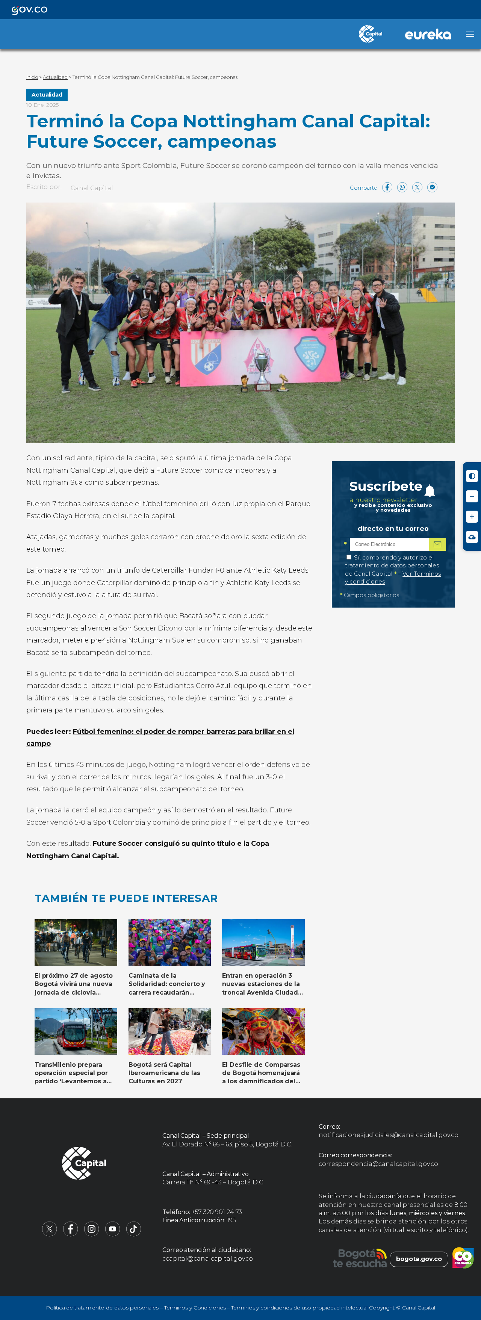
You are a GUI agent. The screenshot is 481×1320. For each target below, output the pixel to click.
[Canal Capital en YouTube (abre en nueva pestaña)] (112, 1234)
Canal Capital (92, 188)
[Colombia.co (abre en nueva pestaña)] (463, 1259)
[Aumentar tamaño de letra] (472, 516)
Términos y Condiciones (195, 1307)
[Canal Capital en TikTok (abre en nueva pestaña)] (133, 1234)
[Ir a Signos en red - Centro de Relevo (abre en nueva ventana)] (472, 537)
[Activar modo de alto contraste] (472, 476)
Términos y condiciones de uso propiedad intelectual (299, 1307)
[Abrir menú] (470, 34)
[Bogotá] (360, 1259)
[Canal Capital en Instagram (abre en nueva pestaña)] (91, 1234)
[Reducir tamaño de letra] (472, 496)
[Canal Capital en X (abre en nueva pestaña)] (49, 1234)
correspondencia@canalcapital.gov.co (378, 1163)
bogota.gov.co (419, 1259)
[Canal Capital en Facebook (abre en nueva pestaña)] (70, 1234)
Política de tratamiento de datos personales (102, 1307)
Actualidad (47, 94)
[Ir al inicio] (84, 1164)
